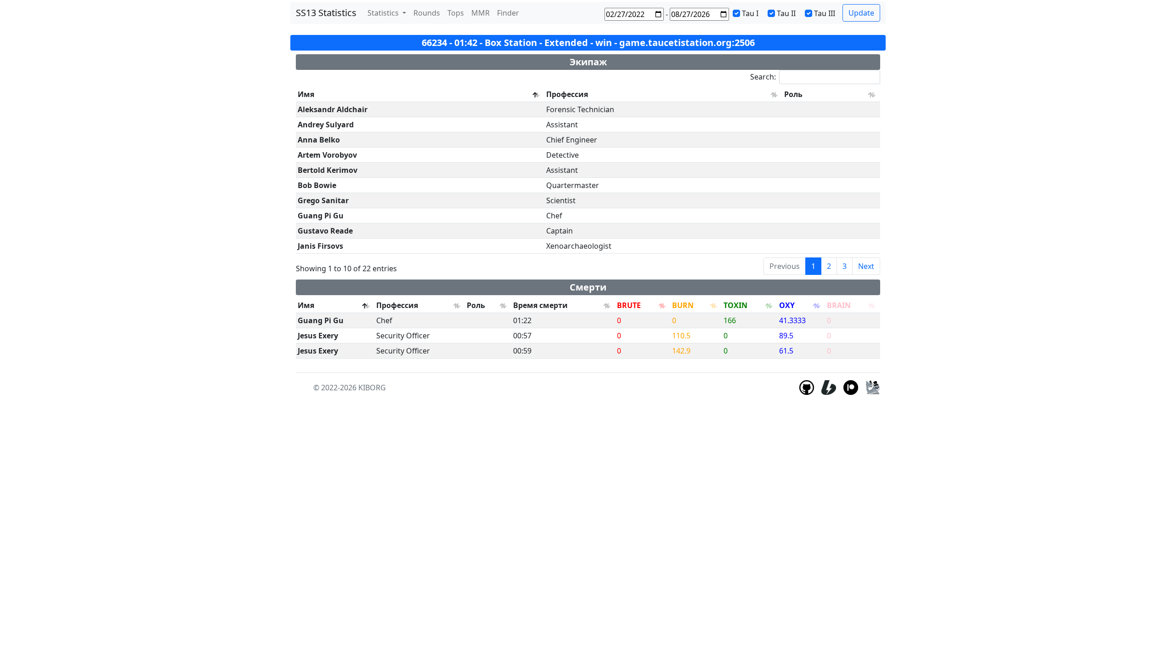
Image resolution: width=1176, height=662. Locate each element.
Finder (508, 13)
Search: (763, 77)
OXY (787, 305)
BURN (683, 305)
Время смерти (540, 305)
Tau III (824, 13)
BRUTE (629, 305)
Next (866, 266)
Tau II (786, 13)
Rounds (426, 13)
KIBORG (372, 387)
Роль (793, 94)
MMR (480, 13)
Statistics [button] (384, 13)
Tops (455, 13)
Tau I (750, 13)
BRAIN (839, 305)
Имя (306, 94)
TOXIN (735, 305)
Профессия (567, 94)
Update (861, 13)
